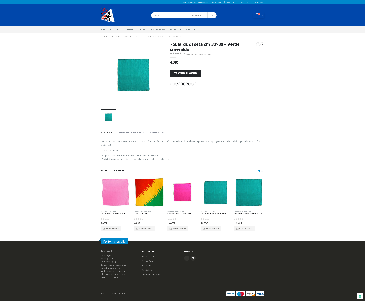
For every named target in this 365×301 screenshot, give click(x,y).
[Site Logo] (108, 15)
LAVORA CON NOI (157, 30)
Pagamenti (147, 265)
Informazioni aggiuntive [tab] (131, 132)
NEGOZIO (114, 30)
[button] (259, 170)
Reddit (188, 84)
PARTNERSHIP (176, 30)
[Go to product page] (116, 192)
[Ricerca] (212, 15)
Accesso (244, 2)
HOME (103, 30)
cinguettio (177, 84)
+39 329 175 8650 (118, 274)
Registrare (259, 2)
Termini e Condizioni (151, 274)
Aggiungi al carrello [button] (112, 229)
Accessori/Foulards (109, 211)
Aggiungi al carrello (187, 73)
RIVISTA (141, 30)
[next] (262, 44)
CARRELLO (230, 2)
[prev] (258, 44)
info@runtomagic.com (115, 271)
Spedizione (147, 270)
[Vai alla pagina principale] (101, 36)
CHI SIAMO (129, 30)
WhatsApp (193, 84)
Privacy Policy (148, 256)
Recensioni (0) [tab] (157, 132)
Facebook (172, 84)
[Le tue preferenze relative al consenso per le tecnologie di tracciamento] (360, 296)
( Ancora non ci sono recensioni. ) (197, 54)
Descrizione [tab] (107, 132)
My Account (217, 2)
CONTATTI (191, 30)
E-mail (183, 84)
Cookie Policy (148, 261)
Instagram (193, 258)
